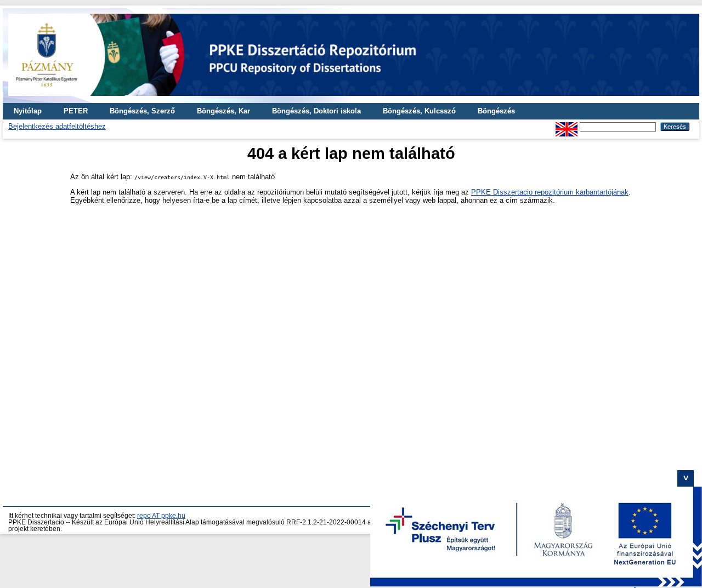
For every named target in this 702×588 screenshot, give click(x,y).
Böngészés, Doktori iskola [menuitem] (316, 111)
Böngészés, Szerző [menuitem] (142, 111)
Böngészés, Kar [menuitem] (223, 111)
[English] (567, 126)
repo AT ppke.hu (161, 515)
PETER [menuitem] (76, 111)
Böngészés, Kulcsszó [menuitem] (419, 111)
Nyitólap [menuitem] (28, 111)
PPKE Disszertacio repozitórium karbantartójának (550, 192)
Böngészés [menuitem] (496, 111)
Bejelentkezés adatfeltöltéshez (57, 126)
